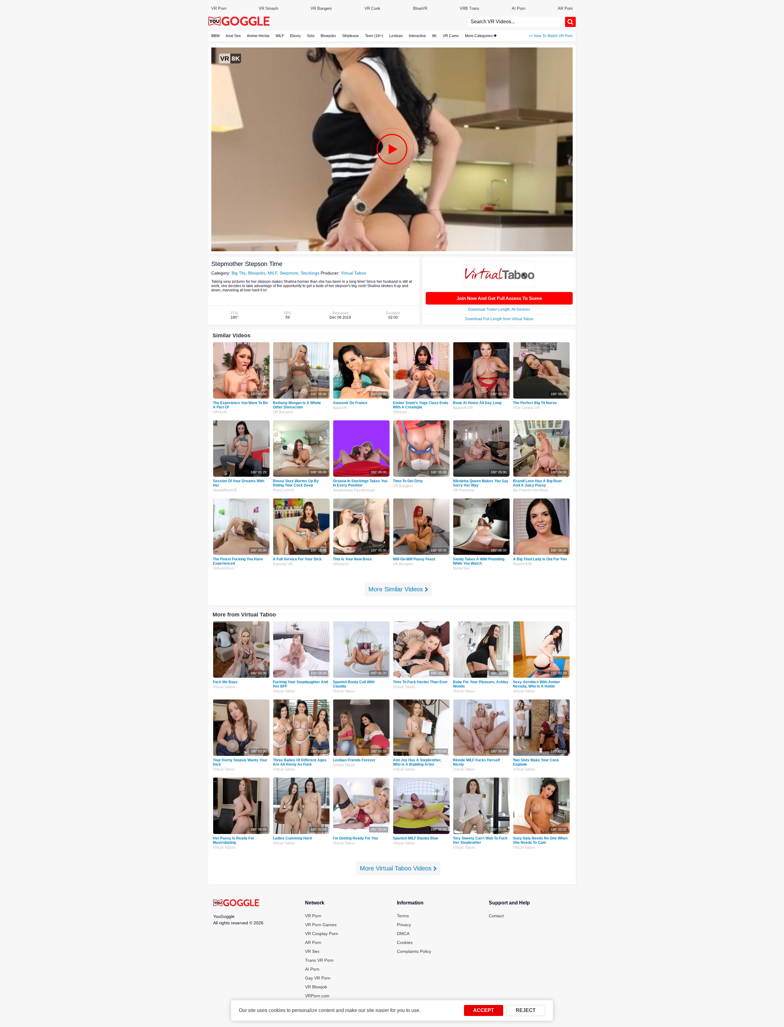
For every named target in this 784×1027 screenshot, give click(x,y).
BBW (215, 36)
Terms (403, 915)
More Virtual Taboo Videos (396, 868)
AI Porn (518, 8)
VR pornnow (463, 490)
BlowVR (420, 8)
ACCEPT (483, 1010)
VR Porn (218, 8)
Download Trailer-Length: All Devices (499, 309)
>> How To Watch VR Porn (551, 36)
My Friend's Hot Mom (530, 490)
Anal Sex (233, 36)
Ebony (295, 36)
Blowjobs (328, 36)
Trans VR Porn (319, 960)
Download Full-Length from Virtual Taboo (499, 319)
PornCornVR (283, 490)
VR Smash (268, 8)
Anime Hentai (258, 36)
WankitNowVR (225, 490)
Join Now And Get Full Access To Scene (499, 298)
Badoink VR (463, 408)
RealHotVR (522, 564)
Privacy (404, 924)
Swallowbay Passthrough (354, 490)
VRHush (220, 412)
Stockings (310, 273)
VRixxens (341, 564)
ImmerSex (461, 568)
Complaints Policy (414, 951)
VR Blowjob (316, 986)
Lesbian (396, 36)
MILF (280, 36)
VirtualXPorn (223, 568)
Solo (311, 36)
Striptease (350, 36)
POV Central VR (526, 408)
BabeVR (340, 408)
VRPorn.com (317, 995)
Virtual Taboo (353, 273)
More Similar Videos (396, 589)
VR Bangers (321, 8)
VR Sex (312, 951)
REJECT (526, 1010)
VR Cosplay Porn (321, 933)
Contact (496, 915)
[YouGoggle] (236, 903)
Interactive (417, 36)
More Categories (479, 36)
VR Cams (451, 36)
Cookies (405, 942)
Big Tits (239, 273)
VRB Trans (469, 8)
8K (434, 36)
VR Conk (372, 8)
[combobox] (516, 22)
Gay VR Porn (317, 978)
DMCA (403, 933)
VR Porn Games (321, 924)
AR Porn (565, 8)
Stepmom (289, 273)
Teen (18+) (374, 36)
